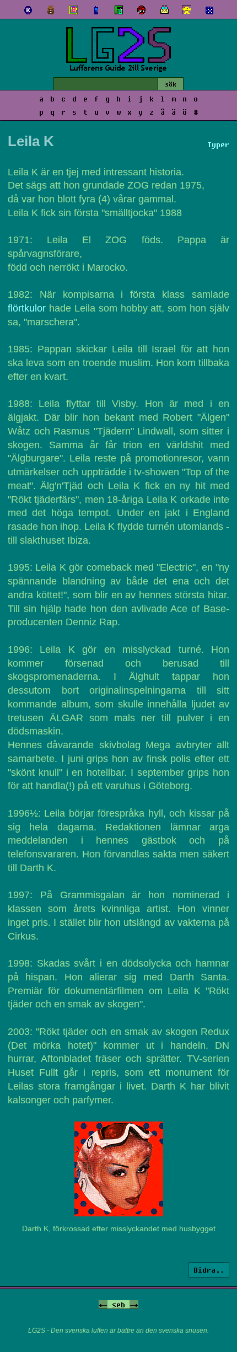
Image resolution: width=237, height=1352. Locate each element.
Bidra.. (208, 1269)
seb (118, 1304)
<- (103, 1304)
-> (134, 1304)
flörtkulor (27, 308)
